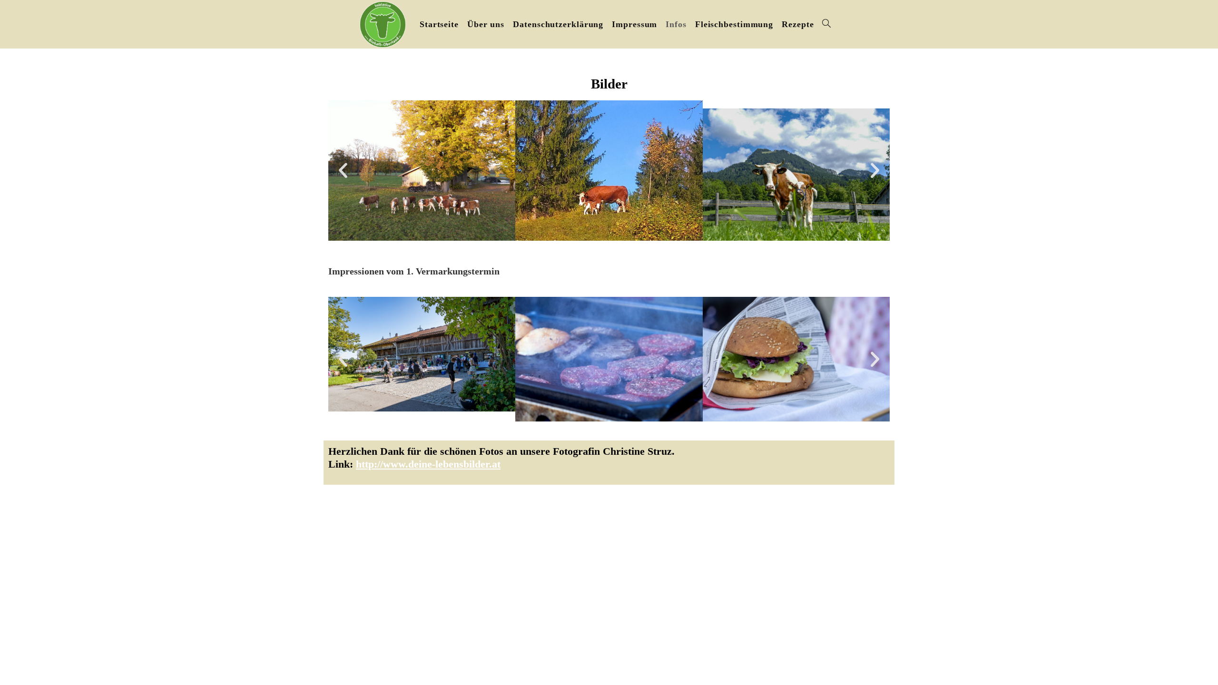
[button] (343, 170)
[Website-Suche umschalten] (826, 24)
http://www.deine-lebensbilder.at (428, 464)
